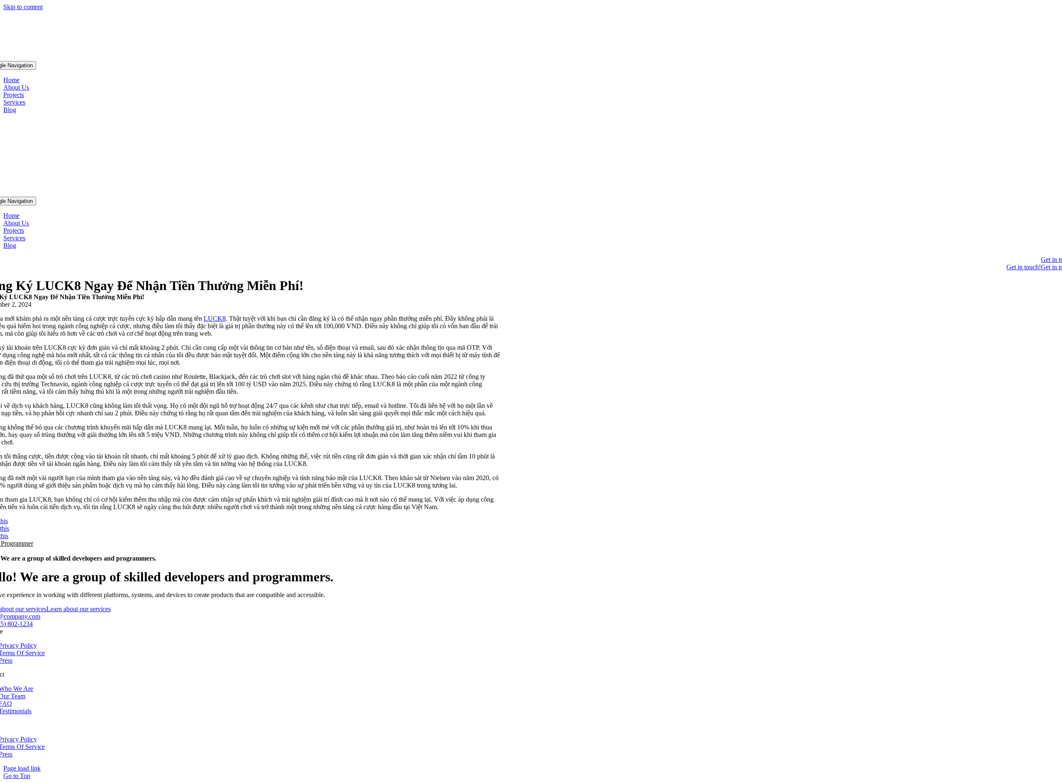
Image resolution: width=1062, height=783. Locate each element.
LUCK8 (215, 318)
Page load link (22, 768)
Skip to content (23, 6)
